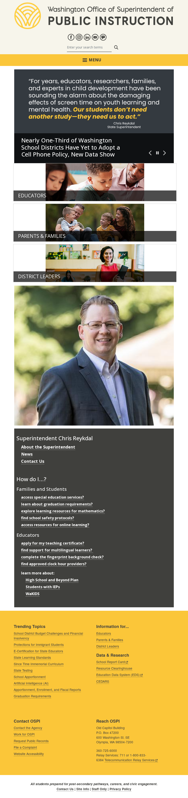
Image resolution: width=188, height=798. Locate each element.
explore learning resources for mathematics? (63, 511)
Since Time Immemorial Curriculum (39, 664)
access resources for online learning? (55, 524)
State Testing (23, 670)
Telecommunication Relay (130, 760)
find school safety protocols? (47, 517)
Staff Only (99, 789)
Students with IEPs (43, 586)
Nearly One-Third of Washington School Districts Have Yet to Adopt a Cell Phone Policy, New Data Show (70, 147)
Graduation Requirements (32, 696)
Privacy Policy (120, 789)
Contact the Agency (28, 727)
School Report (110, 661)
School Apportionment (30, 676)
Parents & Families (42, 236)
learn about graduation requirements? (57, 504)
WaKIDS (32, 593)
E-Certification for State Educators (38, 651)
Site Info (82, 789)
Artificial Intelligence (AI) (31, 683)
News (27, 454)
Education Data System (118, 674)
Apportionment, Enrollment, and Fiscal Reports (47, 689)
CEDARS (102, 681)
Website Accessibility (29, 753)
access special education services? (52, 497)
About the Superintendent (48, 447)
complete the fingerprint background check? (62, 556)
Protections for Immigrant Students (39, 644)
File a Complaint (25, 747)
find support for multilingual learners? (57, 550)
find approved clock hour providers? (53, 563)
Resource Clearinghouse (114, 668)
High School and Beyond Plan (52, 579)
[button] (150, 153)
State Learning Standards (32, 657)
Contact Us (32, 461)
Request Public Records (31, 740)
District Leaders (39, 276)
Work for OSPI (24, 734)
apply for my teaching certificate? (52, 543)
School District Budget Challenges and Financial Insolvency (48, 635)
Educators (32, 195)
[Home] (94, 5)
